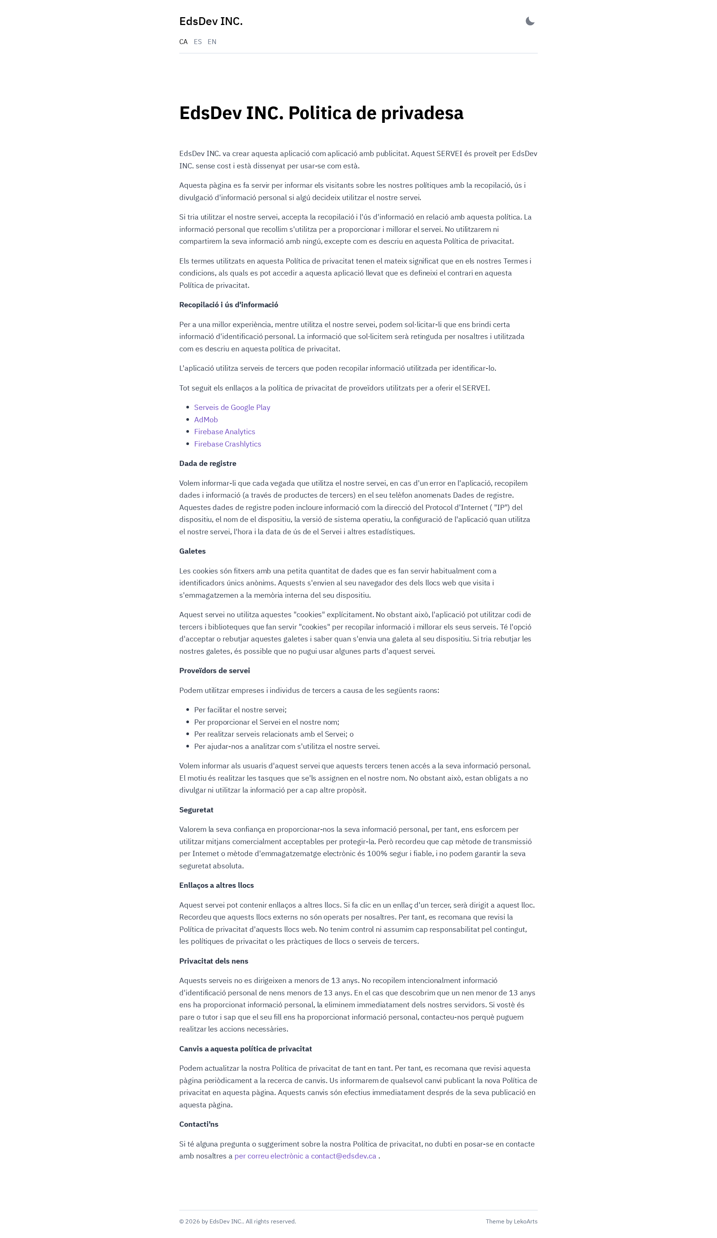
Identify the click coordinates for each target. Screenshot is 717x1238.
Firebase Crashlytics (227, 444)
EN (212, 41)
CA (183, 41)
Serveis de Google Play (232, 407)
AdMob (206, 419)
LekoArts (526, 1221)
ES (198, 41)
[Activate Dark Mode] (530, 21)
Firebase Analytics (224, 431)
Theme (495, 1221)
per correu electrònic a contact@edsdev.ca (306, 1156)
